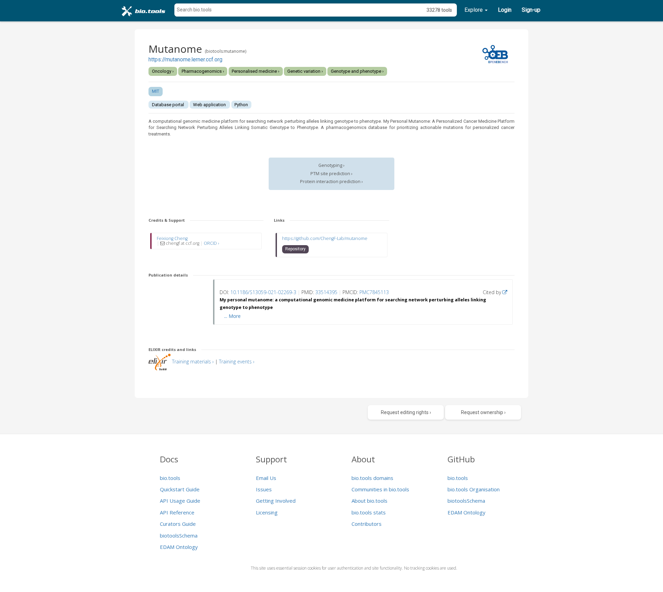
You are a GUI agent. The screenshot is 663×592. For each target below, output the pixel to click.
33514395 (326, 292)
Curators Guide (178, 523)
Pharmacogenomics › (203, 71)
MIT (155, 91)
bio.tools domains (372, 477)
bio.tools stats (369, 512)
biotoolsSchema (179, 535)
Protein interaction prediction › (331, 181)
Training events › (236, 361)
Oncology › (163, 71)
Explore (474, 10)
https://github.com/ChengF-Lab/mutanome (324, 238)
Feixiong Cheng (172, 238)
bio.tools (170, 477)
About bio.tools (369, 500)
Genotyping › (331, 165)
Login (504, 10)
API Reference (177, 512)
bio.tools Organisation (474, 489)
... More (232, 316)
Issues (264, 489)
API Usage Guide (180, 500)
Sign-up (531, 10)
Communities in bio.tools (380, 489)
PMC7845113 (374, 292)
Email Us (266, 477)
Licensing (267, 512)
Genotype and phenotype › (357, 71)
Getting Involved (276, 500)
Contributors (367, 523)
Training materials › (193, 361)
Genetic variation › (305, 71)
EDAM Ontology (179, 546)
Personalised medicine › (255, 71)
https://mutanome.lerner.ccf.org (185, 60)
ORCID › (211, 243)
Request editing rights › (406, 412)
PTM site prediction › (331, 174)
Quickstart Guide (180, 489)
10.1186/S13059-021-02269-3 (263, 292)
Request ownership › (483, 412)
